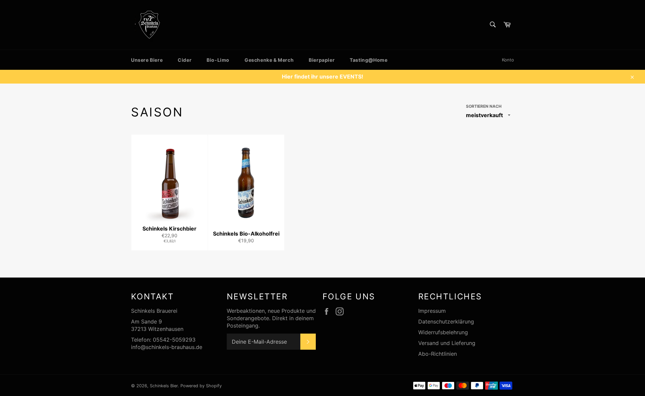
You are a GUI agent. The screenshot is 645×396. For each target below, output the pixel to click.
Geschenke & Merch (269, 60)
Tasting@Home (368, 60)
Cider (184, 60)
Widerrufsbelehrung (443, 332)
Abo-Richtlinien (437, 353)
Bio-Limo (218, 60)
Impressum (432, 310)
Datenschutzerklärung (446, 321)
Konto (508, 59)
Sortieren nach (484, 106)
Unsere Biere (147, 60)
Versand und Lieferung (446, 343)
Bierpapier (322, 60)
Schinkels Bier (164, 385)
